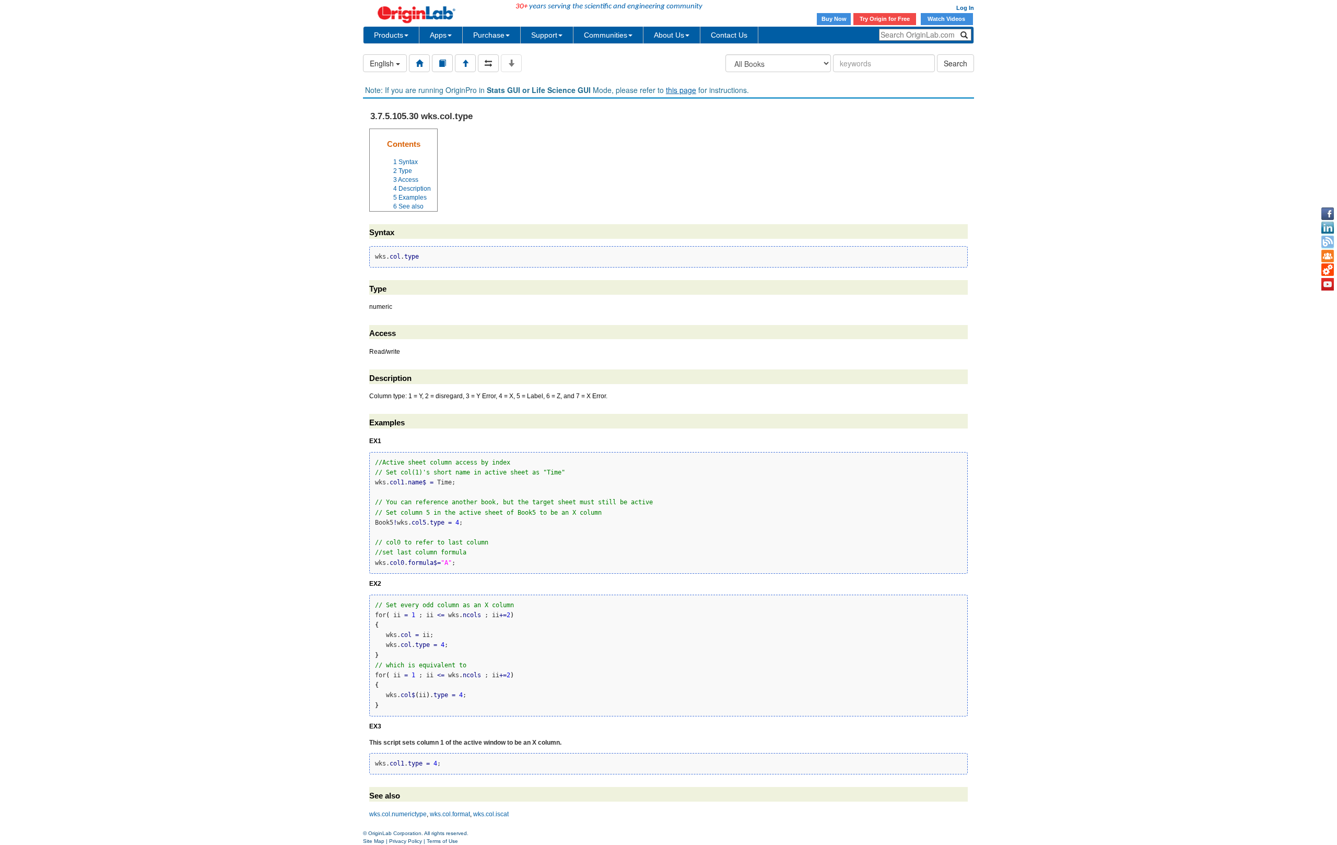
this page (681, 90)
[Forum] (1327, 256)
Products (388, 35)
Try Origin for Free (885, 19)
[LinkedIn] (1327, 228)
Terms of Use (442, 841)
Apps (438, 35)
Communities (605, 35)
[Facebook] (1327, 214)
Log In (965, 8)
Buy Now (834, 19)
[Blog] (1327, 242)
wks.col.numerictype (398, 814)
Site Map (373, 841)
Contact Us (729, 35)
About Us (669, 35)
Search (955, 63)
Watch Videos (947, 19)
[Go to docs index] (419, 63)
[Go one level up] (465, 63)
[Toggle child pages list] (511, 63)
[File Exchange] (1327, 270)
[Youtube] (1327, 284)
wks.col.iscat (491, 814)
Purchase (489, 35)
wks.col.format (450, 814)
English (383, 63)
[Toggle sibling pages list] (488, 63)
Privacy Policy (405, 841)
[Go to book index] (442, 63)
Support (544, 35)
